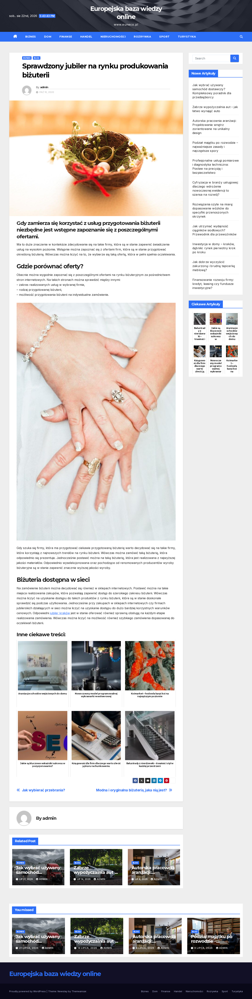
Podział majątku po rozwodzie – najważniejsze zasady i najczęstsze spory (215, 147)
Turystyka (187, 36)
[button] (241, 36)
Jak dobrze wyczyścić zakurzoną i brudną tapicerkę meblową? (213, 266)
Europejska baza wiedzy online (55, 974)
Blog (36, 58)
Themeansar (79, 991)
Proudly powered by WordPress (27, 991)
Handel (86, 36)
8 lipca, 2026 (145, 948)
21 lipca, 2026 (29, 948)
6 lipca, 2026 (203, 948)
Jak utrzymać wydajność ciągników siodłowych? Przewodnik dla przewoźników (214, 230)
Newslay (62, 991)
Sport (164, 36)
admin (44, 87)
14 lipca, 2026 (88, 948)
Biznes (30, 36)
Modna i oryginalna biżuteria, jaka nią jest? (131, 790)
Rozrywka (142, 36)
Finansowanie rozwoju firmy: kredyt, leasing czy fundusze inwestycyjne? (213, 284)
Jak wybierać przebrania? (43, 790)
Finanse (65, 36)
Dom (47, 36)
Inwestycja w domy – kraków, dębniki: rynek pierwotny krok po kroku (213, 248)
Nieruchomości (113, 36)
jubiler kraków (60, 613)
